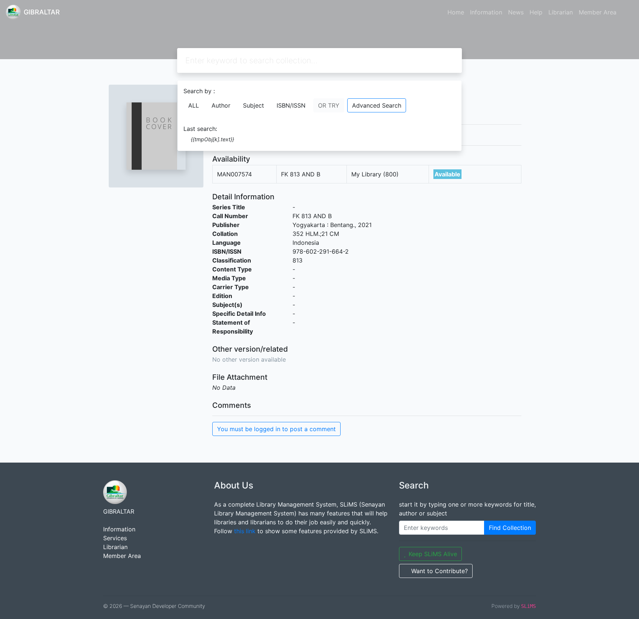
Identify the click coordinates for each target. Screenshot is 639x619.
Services (115, 538)
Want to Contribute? (439, 571)
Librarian (560, 12)
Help (536, 12)
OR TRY (328, 105)
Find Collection (510, 527)
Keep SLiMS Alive (433, 554)
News (516, 12)
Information (486, 12)
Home (455, 12)
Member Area (597, 12)
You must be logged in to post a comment (276, 429)
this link (245, 531)
